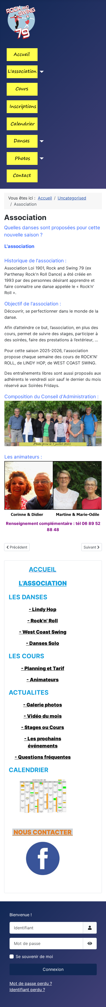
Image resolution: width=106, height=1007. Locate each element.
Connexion (53, 969)
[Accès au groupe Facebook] (42, 858)
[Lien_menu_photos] (41, 158)
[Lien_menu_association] (41, 72)
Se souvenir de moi (34, 956)
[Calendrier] (42, 796)
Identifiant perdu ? (27, 989)
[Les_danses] (41, 141)
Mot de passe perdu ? (31, 983)
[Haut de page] (97, 997)
